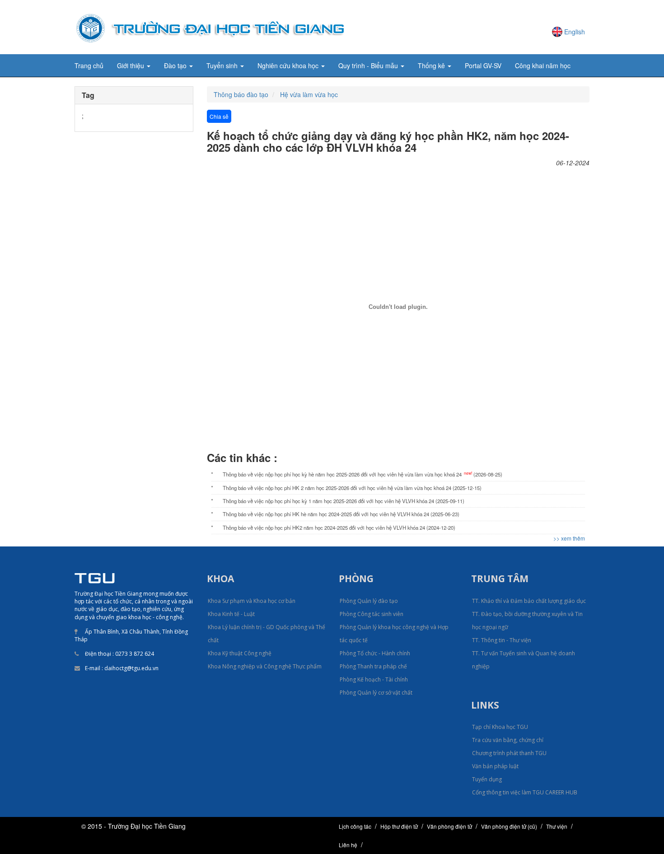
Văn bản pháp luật (495, 766)
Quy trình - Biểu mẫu (369, 65)
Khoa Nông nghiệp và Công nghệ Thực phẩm (265, 666)
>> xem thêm (569, 538)
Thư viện (556, 826)
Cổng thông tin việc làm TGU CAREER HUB (524, 792)
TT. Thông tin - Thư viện (501, 640)
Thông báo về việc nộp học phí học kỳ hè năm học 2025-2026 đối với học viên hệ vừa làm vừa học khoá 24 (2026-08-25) (362, 474)
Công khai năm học (542, 65)
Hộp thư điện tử (399, 826)
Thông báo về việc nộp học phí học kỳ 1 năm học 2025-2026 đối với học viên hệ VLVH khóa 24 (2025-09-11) (343, 500)
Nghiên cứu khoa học (288, 65)
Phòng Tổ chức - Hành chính (375, 653)
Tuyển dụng (487, 779)
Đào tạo (176, 65)
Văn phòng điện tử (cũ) (509, 826)
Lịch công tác (355, 826)
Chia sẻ (219, 116)
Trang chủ (89, 65)
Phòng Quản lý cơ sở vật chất (376, 692)
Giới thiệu (131, 65)
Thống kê (432, 65)
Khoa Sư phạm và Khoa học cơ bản (251, 601)
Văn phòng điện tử (449, 826)
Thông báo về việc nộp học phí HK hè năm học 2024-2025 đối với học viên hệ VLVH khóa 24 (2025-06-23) (341, 514)
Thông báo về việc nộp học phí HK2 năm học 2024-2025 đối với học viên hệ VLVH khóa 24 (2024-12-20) (339, 527)
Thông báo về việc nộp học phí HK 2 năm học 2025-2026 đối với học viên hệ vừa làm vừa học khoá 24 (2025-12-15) (352, 487)
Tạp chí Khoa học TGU (500, 727)
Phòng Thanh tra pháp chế (373, 666)
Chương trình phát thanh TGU (509, 753)
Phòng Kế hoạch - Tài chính (374, 679)
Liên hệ (348, 845)
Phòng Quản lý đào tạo (369, 601)
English (574, 31)
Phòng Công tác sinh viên (371, 614)
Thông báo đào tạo (241, 94)
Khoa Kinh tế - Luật (231, 614)
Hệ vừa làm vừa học (309, 94)
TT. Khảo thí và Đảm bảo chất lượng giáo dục (529, 601)
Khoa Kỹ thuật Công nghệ (239, 653)
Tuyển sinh (222, 65)
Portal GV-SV (483, 65)
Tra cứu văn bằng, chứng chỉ (507, 740)
